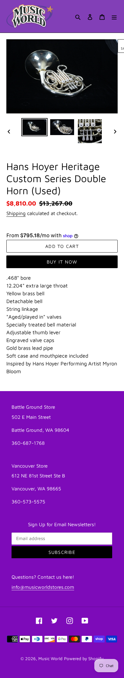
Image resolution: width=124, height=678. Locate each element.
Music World (50, 658)
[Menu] (114, 16)
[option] (34, 127)
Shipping (16, 213)
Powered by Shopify (84, 658)
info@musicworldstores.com (43, 587)
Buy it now (62, 261)
